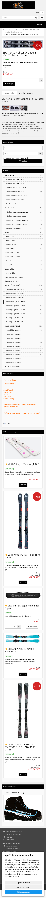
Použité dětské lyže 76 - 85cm (24, 293)
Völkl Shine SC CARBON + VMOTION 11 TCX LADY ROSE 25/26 (20, 747)
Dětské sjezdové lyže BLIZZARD (24, 196)
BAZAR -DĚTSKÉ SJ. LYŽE (31, 30)
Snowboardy (23, 249)
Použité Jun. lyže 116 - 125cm (24, 310)
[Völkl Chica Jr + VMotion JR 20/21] (23, 448)
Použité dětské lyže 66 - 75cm (24, 289)
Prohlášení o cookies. (12, 876)
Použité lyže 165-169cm (24, 354)
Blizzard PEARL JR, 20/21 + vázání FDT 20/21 (19, 650)
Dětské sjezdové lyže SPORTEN (24, 200)
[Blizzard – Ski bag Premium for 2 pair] (23, 595)
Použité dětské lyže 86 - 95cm (24, 297)
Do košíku (10, 84)
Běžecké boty (24, 240)
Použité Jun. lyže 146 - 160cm (24, 322)
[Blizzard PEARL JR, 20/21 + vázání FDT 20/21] (23, 638)
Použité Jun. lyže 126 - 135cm (24, 314)
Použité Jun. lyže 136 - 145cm (24, 318)
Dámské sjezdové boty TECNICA (24, 224)
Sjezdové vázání (24, 204)
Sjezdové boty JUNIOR (24, 228)
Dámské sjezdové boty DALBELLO (24, 220)
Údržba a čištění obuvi (23, 281)
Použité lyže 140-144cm (24, 334)
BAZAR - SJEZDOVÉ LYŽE (23, 326)
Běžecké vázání (24, 245)
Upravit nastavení (23, 882)
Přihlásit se (23, 161)
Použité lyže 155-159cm (24, 346)
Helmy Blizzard (24, 265)
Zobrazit (23, 485)
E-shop (18, 30)
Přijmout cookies (23, 892)
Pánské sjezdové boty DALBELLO (24, 212)
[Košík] (42, 12)
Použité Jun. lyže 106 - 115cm (24, 306)
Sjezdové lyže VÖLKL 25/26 (24, 179)
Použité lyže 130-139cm (24, 330)
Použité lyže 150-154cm (24, 342)
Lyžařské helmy (23, 261)
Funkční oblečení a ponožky (23, 277)
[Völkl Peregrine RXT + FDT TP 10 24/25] (23, 520)
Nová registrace (8, 158)
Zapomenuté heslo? (22, 158)
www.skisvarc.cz (11, 846)
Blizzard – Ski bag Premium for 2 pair (22, 607)
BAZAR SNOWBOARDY (23, 367)
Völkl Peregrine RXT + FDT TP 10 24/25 (23, 556)
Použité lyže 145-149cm (24, 338)
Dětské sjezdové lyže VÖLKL (24, 192)
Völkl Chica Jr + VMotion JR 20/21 (24, 464)
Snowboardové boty (23, 253)
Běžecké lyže (24, 236)
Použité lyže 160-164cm (24, 350)
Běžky (23, 232)
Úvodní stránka (8, 30)
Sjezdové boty (23, 208)
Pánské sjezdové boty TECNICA (24, 216)
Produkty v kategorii (26, 93)
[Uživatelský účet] (42, 18)
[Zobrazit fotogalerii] (23, 808)
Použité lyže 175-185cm (24, 363)
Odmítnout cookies (23, 887)
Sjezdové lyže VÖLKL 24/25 (24, 183)
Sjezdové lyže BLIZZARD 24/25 (24, 188)
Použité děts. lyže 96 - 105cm (14, 32)
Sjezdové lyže (23, 175)
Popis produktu (9, 93)
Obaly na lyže (23, 269)
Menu (41, 24)
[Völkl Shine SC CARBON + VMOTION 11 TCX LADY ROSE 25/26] (23, 710)
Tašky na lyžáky (23, 273)
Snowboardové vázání (23, 257)
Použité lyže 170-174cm (24, 359)
